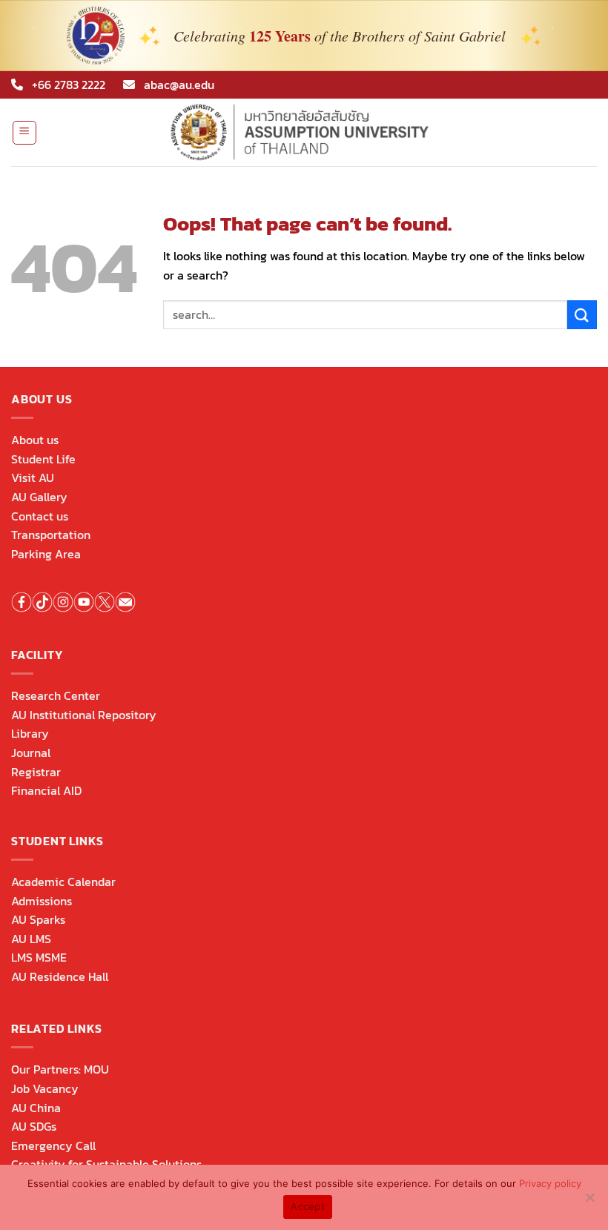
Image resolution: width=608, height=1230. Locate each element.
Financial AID (46, 790)
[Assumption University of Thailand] (304, 132)
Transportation (50, 534)
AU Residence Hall (59, 976)
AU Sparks (38, 919)
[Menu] (25, 133)
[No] (589, 1202)
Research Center (55, 695)
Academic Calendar (63, 881)
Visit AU (32, 477)
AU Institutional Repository (83, 715)
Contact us (39, 516)
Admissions (41, 901)
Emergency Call (53, 1145)
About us (35, 440)
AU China (36, 1108)
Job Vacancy (45, 1088)
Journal (30, 752)
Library (30, 733)
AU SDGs (33, 1126)
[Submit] (582, 314)
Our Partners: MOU (60, 1069)
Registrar (36, 772)
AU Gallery (39, 497)
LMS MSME (39, 957)
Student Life (43, 459)
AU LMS (31, 939)
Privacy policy (550, 1183)
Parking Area (46, 554)
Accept (308, 1206)
